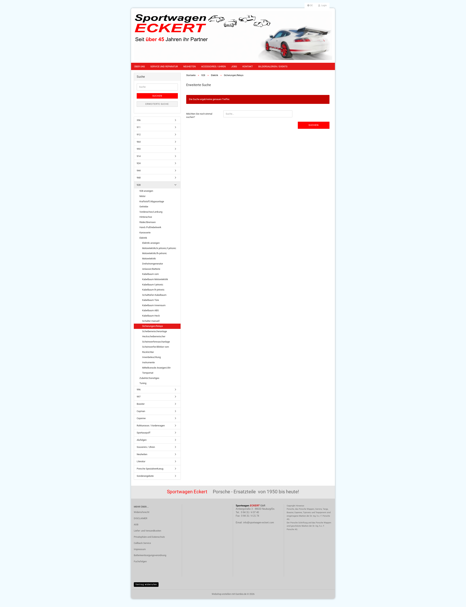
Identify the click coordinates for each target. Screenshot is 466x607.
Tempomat (147, 372)
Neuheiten (189, 66)
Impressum (140, 549)
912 (139, 134)
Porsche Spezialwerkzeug (150, 468)
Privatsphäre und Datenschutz (149, 537)
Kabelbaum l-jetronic (152, 284)
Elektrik (143, 237)
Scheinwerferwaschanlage (156, 341)
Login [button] (323, 5)
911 (139, 127)
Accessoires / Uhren (213, 66)
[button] (310, 5)
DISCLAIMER (140, 518)
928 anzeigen (146, 191)
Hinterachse (145, 217)
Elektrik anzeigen (151, 243)
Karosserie (145, 232)
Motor (142, 196)
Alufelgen (142, 440)
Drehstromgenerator (152, 263)
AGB (136, 524)
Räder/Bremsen (147, 222)
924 (139, 163)
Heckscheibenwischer (153, 336)
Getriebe (143, 206)
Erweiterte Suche (157, 104)
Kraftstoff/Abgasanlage (151, 201)
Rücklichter (148, 352)
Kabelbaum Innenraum (153, 305)
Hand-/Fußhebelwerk (150, 227)
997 (139, 396)
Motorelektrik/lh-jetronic (154, 253)
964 (139, 141)
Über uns (139, 66)
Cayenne (141, 418)
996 (139, 389)
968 (139, 177)
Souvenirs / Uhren (146, 447)
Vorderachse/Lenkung (150, 211)
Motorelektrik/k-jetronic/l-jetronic (159, 248)
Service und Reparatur (164, 66)
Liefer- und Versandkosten (147, 530)
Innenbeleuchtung (151, 357)
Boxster (141, 404)
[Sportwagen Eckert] (233, 35)
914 (139, 156)
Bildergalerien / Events (272, 66)
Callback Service (142, 543)
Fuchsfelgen (140, 561)
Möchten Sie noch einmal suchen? (199, 115)
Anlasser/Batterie (151, 269)
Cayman (141, 411)
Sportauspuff (143, 432)
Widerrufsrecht (141, 512)
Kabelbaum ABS (150, 310)
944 (139, 170)
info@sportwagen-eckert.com (258, 522)
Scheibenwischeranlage (154, 331)
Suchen (314, 125)
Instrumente (148, 362)
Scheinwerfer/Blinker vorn (155, 346)
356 (139, 120)
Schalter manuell (150, 321)
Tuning (142, 383)
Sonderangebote (145, 476)
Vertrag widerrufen (146, 584)
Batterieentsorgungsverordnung (150, 555)
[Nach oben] (456, 601)
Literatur (141, 461)
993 (139, 149)
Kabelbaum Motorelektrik (155, 279)
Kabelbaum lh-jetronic (153, 289)
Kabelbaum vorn (150, 274)
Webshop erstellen (221, 594)
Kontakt (247, 66)
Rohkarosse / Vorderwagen (151, 425)
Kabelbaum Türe (150, 300)
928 (139, 185)
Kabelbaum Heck (151, 315)
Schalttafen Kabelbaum (154, 295)
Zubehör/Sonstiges (149, 378)
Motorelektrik (149, 258)
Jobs (234, 66)
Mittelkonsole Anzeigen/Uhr (156, 367)
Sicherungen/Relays (152, 326)
